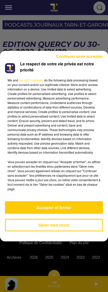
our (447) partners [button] (31, 80)
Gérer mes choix (54, 225)
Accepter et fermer (54, 207)
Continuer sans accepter (79, 56)
